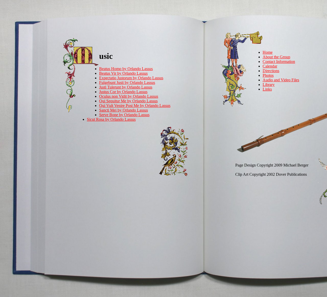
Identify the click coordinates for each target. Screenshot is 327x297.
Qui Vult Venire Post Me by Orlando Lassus (134, 105)
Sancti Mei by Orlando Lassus (123, 110)
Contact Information (279, 61)
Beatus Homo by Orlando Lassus (126, 69)
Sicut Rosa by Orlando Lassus (111, 119)
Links (267, 89)
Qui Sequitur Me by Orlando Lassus (128, 101)
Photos (268, 75)
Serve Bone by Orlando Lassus (124, 115)
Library (269, 84)
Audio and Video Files (281, 80)
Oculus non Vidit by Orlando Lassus (128, 96)
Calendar (270, 66)
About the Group (276, 57)
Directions (271, 71)
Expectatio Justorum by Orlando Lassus (131, 78)
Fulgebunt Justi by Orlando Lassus (127, 82)
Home (268, 52)
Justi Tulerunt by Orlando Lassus (125, 87)
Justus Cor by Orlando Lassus (123, 92)
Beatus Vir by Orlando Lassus (123, 73)
